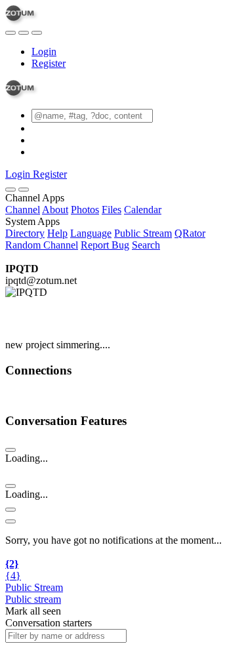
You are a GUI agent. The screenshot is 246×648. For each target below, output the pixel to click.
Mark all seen (33, 611)
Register (48, 63)
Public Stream (143, 233)
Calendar (142, 209)
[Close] (23, 190)
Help (57, 233)
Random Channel (41, 245)
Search (146, 245)
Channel (22, 209)
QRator (189, 233)
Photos (85, 209)
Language (91, 233)
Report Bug (105, 245)
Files (111, 209)
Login (43, 51)
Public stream (33, 599)
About (55, 209)
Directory (25, 233)
